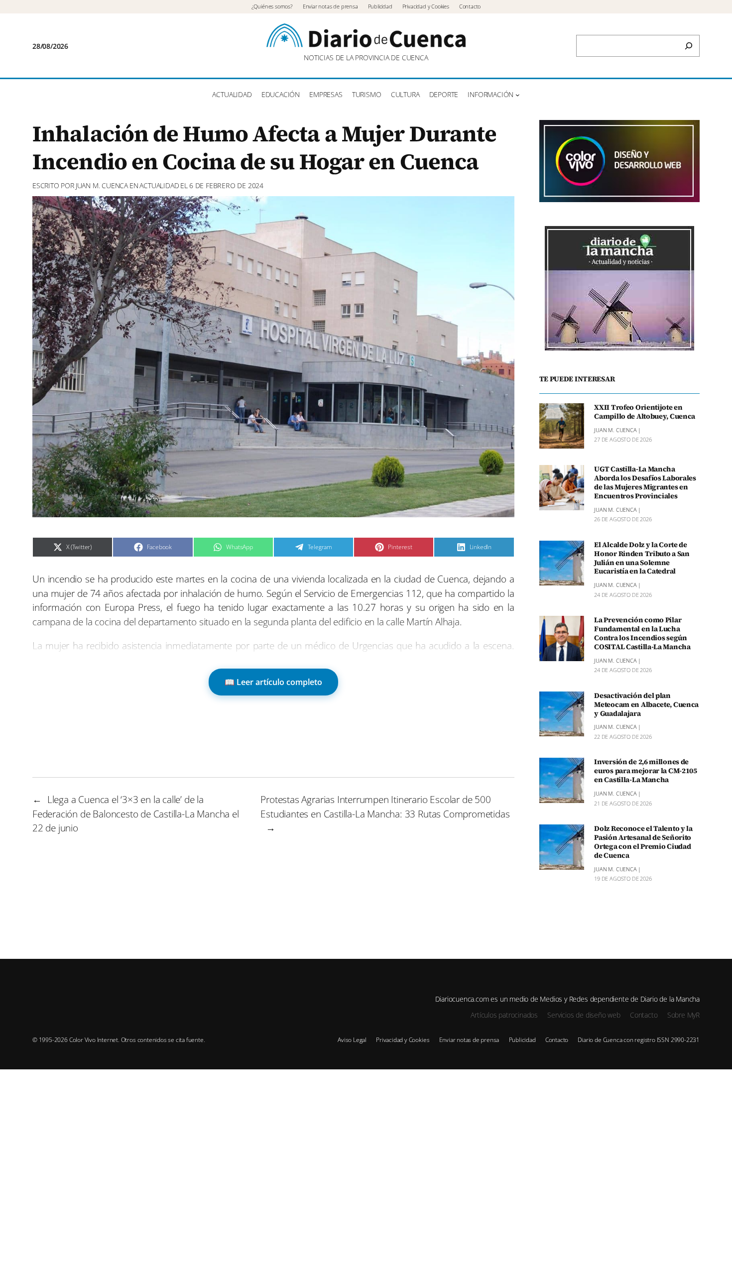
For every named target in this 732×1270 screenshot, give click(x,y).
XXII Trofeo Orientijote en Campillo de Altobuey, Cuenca (644, 412)
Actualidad (159, 185)
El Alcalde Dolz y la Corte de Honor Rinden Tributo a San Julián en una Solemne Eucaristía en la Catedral (642, 558)
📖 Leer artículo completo (273, 682)
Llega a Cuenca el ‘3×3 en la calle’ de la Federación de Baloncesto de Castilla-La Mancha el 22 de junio (135, 814)
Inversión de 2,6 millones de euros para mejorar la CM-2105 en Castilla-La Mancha (645, 771)
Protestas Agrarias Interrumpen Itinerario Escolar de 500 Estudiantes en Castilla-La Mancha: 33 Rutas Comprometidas (384, 806)
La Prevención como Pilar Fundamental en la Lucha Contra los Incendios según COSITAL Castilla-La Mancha (642, 633)
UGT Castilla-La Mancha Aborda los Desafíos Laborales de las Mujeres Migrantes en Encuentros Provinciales (645, 482)
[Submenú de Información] (517, 95)
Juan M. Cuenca (102, 185)
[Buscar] (688, 45)
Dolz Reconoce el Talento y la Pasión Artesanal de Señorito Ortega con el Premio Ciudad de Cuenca (643, 842)
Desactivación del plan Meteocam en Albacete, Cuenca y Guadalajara (646, 705)
